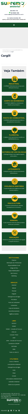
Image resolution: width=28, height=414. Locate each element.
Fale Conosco (13, 273)
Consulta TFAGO (14, 335)
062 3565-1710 (14, 10)
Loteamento (14, 305)
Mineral (14, 288)
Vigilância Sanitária (14, 314)
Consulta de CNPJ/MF (14, 343)
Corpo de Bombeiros (14, 308)
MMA (14, 349)
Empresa (14, 260)
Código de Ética (14, 268)
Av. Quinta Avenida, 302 (14, 18)
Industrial (14, 285)
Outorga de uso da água (14, 296)
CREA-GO (14, 332)
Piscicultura (14, 299)
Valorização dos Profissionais (14, 262)
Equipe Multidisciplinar (14, 270)
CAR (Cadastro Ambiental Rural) (14, 379)
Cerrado (14, 376)
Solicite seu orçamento (14, 384)
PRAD (14, 373)
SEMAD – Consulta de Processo (14, 329)
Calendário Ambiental (14, 381)
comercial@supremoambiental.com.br (14, 14)
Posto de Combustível (14, 302)
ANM (14, 337)
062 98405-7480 (14, 12)
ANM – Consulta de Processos (14, 340)
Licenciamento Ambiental (14, 364)
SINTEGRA (14, 346)
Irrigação (14, 293)
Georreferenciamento (14, 311)
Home (4, 50)
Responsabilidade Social (14, 265)
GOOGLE (14, 323)
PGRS (14, 370)
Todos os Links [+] (14, 352)
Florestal (14, 291)
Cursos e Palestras (14, 361)
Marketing (13, 276)
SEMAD (14, 326)
